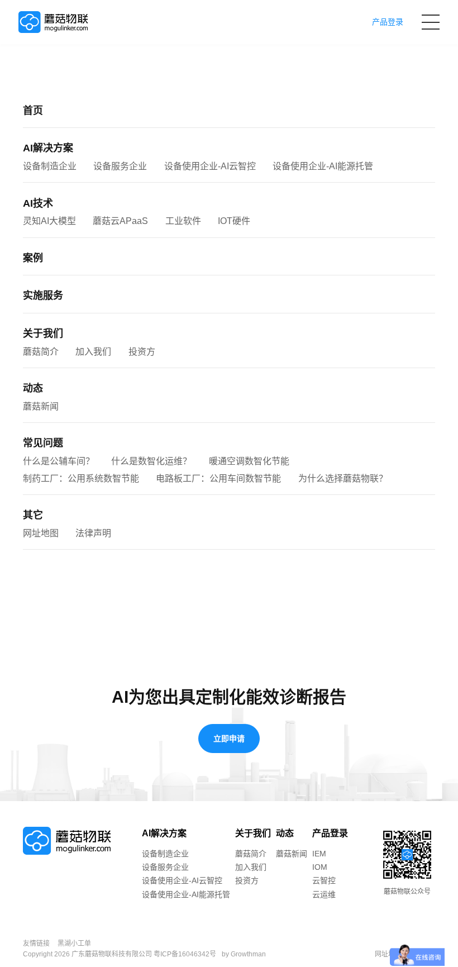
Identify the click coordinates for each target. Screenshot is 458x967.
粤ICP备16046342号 (185, 954)
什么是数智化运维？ (151, 461)
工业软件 (183, 221)
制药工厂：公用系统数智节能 (81, 478)
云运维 (324, 894)
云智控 (324, 880)
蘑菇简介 (41, 351)
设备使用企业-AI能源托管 (323, 166)
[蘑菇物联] (53, 22)
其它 (33, 515)
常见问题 (43, 443)
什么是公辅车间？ (58, 461)
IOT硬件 (234, 221)
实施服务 (43, 295)
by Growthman (244, 954)
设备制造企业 (50, 166)
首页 (33, 110)
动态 (33, 388)
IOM (319, 867)
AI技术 (38, 203)
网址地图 (41, 533)
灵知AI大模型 (49, 221)
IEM (319, 853)
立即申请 (229, 738)
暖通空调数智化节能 (249, 461)
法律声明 (93, 533)
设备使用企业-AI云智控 (210, 166)
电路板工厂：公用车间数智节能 (218, 478)
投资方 (141, 351)
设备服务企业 (120, 166)
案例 (33, 258)
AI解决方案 (48, 148)
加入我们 (93, 351)
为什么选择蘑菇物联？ (343, 478)
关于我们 (43, 333)
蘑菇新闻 (41, 406)
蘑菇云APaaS (120, 221)
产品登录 (330, 833)
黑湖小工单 (74, 943)
